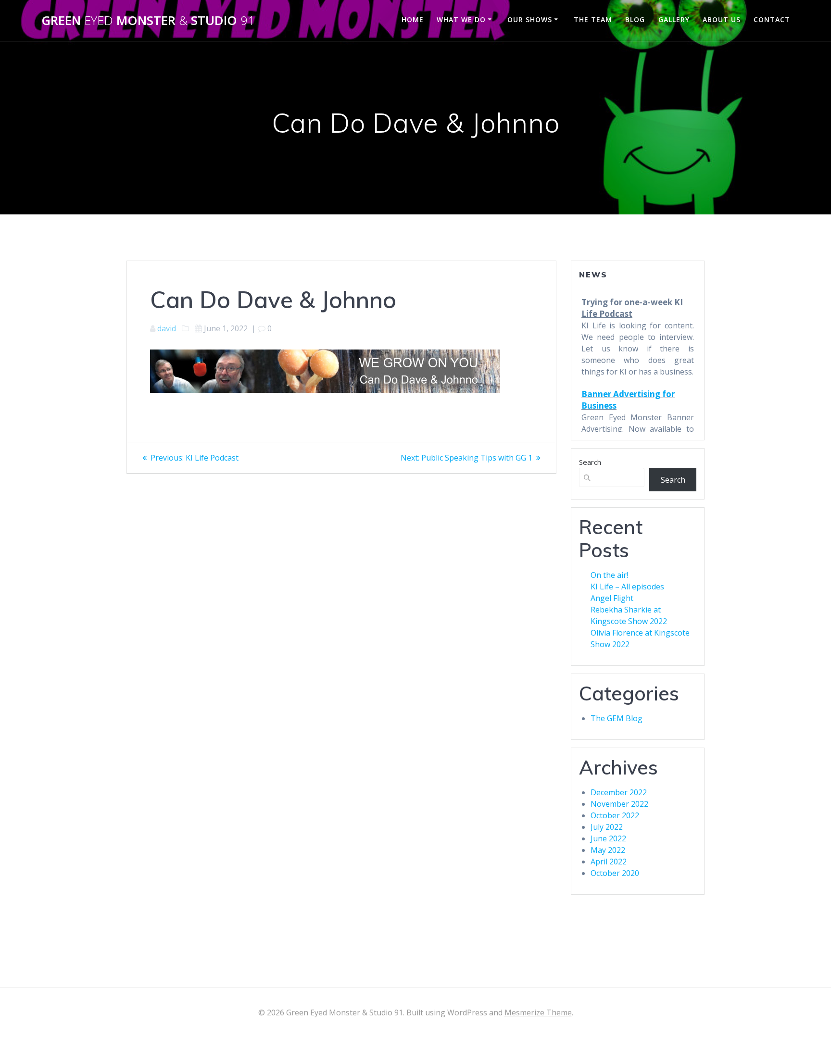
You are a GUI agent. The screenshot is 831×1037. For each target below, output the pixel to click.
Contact (772, 19)
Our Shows (529, 19)
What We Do (461, 19)
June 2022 (608, 838)
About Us (722, 19)
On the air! (609, 575)
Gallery (674, 19)
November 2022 (619, 804)
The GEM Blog (616, 718)
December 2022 (619, 792)
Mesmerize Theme (538, 1012)
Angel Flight (612, 598)
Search (590, 462)
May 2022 (608, 850)
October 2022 (615, 815)
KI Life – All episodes (627, 586)
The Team (593, 19)
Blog (635, 19)
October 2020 (615, 873)
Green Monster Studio (148, 20)
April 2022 (609, 861)
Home (413, 19)
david (166, 328)
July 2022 (607, 827)
